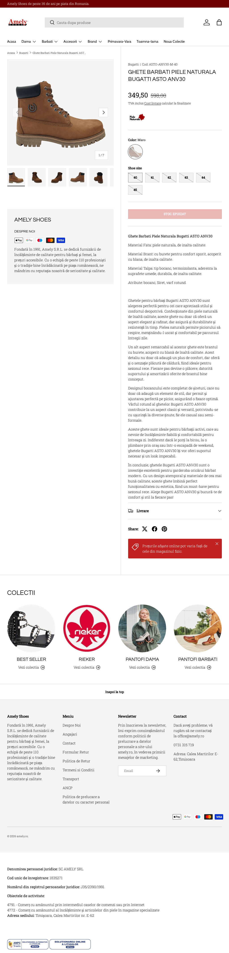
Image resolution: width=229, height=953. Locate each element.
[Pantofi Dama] (142, 628)
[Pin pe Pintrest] (164, 529)
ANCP (67, 787)
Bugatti (23, 52)
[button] (219, 22)
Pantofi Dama (142, 659)
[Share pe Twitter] (145, 529)
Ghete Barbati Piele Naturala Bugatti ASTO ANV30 (59, 52)
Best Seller (31, 659)
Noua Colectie (174, 41)
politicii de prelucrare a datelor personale (134, 741)
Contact (69, 743)
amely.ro (22, 836)
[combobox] (114, 22)
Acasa (11, 41)
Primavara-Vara (119, 41)
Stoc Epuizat (175, 214)
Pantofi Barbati (197, 659)
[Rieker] (87, 628)
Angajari (70, 734)
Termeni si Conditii (78, 769)
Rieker (87, 659)
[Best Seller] (31, 628)
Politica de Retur (76, 761)
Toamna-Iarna (147, 41)
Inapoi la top (114, 692)
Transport (71, 778)
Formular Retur (76, 752)
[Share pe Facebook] (154, 529)
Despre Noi (72, 725)
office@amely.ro (191, 735)
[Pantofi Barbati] (198, 628)
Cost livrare (152, 103)
